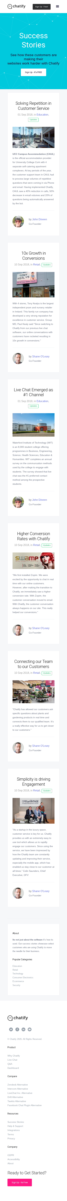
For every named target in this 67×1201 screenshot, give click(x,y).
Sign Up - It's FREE (33, 72)
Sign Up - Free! (41, 7)
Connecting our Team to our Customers (33, 664)
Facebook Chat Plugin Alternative (24, 1105)
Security (16, 985)
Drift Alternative (15, 1097)
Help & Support (15, 1126)
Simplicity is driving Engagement (33, 782)
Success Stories (15, 1122)
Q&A (9, 1064)
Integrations (13, 1130)
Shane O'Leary (40, 356)
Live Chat (12, 1059)
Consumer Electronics (23, 977)
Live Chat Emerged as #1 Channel (33, 392)
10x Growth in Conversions (33, 256)
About (10, 1163)
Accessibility (13, 1159)
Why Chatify (13, 1055)
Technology (18, 973)
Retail (36, 264)
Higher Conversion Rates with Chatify (33, 536)
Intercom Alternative (17, 1088)
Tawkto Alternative (16, 1101)
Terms (10, 1134)
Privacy (11, 1138)
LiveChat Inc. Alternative (19, 1093)
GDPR (10, 1155)
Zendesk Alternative (17, 1084)
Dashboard (13, 1068)
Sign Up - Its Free (20, 1182)
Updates (33, 119)
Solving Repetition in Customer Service (33, 106)
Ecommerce (18, 981)
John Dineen (39, 219)
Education (42, 114)
